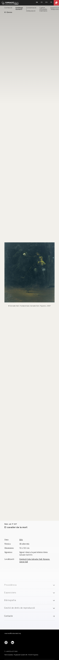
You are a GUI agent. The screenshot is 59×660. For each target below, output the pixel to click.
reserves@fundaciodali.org (12, 633)
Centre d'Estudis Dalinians (43, 9)
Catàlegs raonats (19, 8)
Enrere (9, 12)
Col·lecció (8, 8)
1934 (21, 540)
